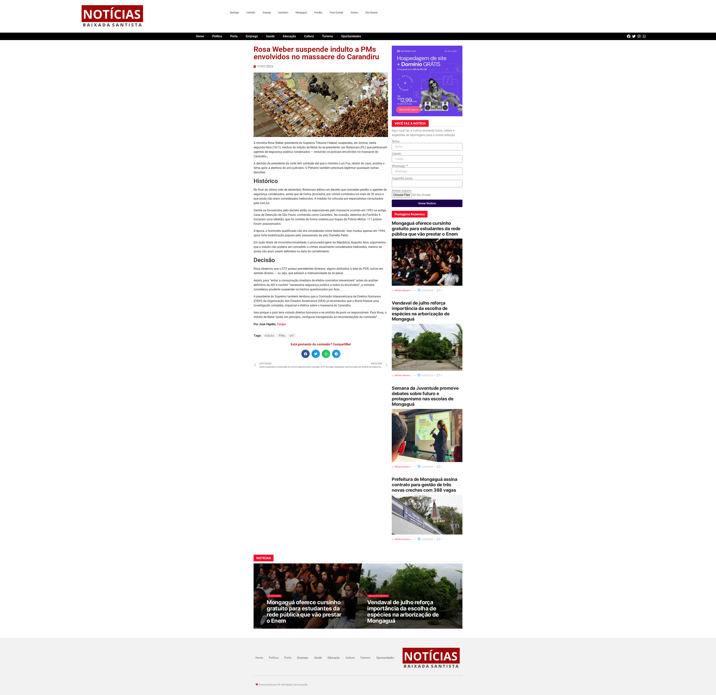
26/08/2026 (427, 290)
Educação (289, 36)
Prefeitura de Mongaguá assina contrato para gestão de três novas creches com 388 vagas (424, 485)
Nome (396, 141)
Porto (234, 36)
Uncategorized (378, 596)
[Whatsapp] (644, 36)
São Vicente (371, 12)
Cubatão (250, 12)
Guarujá (267, 12)
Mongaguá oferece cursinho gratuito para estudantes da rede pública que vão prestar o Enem (426, 228)
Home (200, 36)
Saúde (270, 36)
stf (292, 335)
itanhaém (283, 12)
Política (217, 36)
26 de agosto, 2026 (280, 628)
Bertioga (234, 12)
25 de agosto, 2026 (380, 628)
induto (269, 335)
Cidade (396, 153)
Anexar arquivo (402, 190)
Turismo (327, 36)
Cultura (309, 36)
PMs (282, 335)
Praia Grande (336, 12)
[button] (305, 354)
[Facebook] (628, 36)
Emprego (252, 36)
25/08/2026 (427, 375)
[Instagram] (639, 36)
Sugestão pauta (402, 178)
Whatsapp (399, 166)
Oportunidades (351, 36)
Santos (354, 12)
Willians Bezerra (402, 290)
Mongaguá (301, 12)
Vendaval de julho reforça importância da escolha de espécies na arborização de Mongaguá (421, 311)
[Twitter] (634, 36)
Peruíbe (318, 12)
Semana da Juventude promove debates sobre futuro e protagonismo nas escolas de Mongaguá (425, 396)
